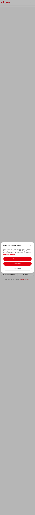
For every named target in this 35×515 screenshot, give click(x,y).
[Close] (30, 246)
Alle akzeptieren (17, 259)
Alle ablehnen (17, 263)
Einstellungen (17, 268)
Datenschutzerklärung (9, 254)
